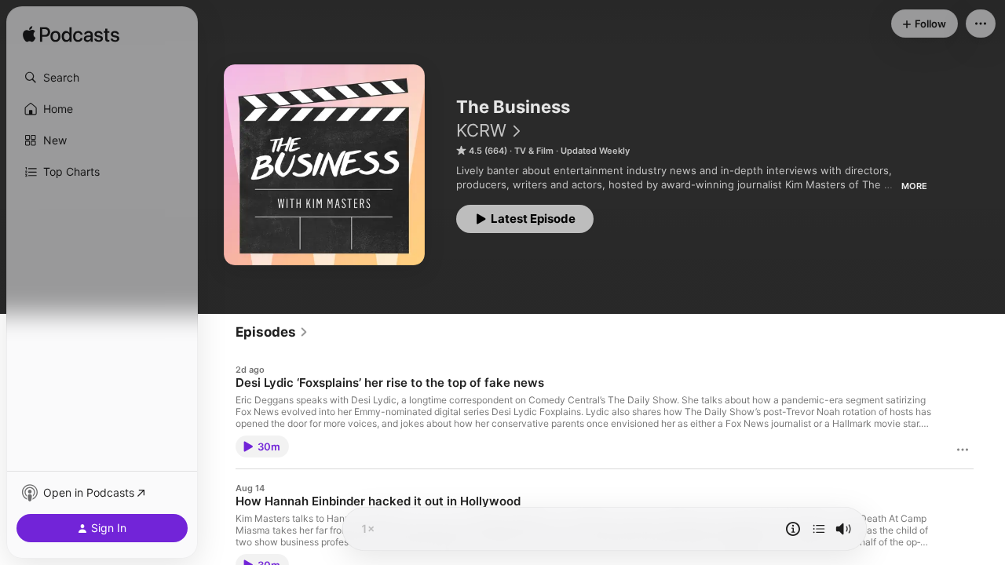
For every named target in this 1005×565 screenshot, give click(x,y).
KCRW (481, 130)
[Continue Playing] (818, 529)
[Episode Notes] (793, 529)
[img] (71, 35)
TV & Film (534, 150)
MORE (914, 185)
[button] (102, 77)
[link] (272, 332)
